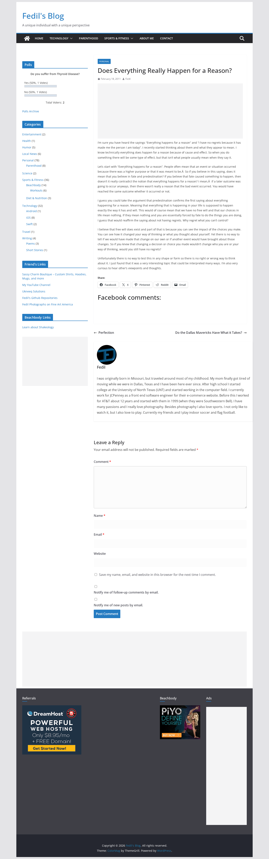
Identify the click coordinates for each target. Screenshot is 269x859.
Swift (29, 224)
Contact (166, 38)
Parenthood (88, 38)
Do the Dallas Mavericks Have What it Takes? (208, 332)
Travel (26, 232)
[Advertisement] (170, 111)
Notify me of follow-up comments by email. (126, 592)
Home (39, 38)
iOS (28, 217)
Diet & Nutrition (36, 198)
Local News (29, 154)
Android (31, 211)
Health (26, 141)
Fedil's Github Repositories (40, 298)
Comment (102, 462)
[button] (70, 38)
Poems (30, 243)
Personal (104, 61)
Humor (26, 147)
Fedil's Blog (43, 15)
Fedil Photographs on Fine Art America (47, 304)
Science (27, 173)
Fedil (128, 78)
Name (99, 515)
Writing (27, 238)
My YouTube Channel (36, 285)
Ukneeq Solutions (33, 291)
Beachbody (33, 185)
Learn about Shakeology (38, 327)
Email (99, 534)
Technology (59, 38)
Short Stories (34, 250)
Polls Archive (30, 111)
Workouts (36, 190)
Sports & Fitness (116, 38)
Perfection (106, 332)
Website (100, 553)
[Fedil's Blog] (27, 38)
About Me (147, 38)
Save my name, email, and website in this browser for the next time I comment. (157, 574)
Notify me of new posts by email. (118, 605)
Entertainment (31, 134)
